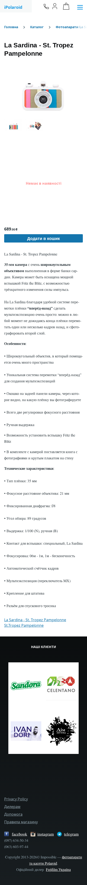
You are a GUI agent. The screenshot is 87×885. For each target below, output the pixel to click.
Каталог (37, 27)
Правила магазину (21, 821)
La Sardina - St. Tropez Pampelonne (35, 619)
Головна (11, 27)
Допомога (13, 814)
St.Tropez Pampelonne (24, 625)
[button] (43, 88)
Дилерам (12, 806)
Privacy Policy (16, 799)
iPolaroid (13, 7)
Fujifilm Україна (58, 869)
